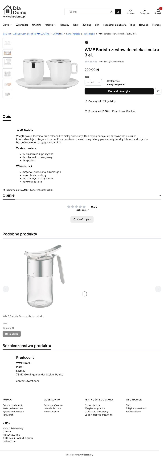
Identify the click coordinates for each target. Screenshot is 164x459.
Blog (128, 405)
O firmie (7, 431)
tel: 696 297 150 (11, 434)
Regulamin (8, 414)
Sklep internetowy (78, 455)
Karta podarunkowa (13, 408)
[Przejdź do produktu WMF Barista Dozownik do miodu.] (43, 277)
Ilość (87, 76)
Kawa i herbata (73, 34)
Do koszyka (11, 333)
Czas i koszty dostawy (96, 411)
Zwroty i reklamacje (13, 405)
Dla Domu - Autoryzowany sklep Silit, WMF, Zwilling (26, 34)
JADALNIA (57, 34)
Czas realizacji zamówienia (99, 414)
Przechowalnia (51, 411)
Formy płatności (93, 405)
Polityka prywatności (136, 408)
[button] (118, 11)
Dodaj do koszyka (119, 91)
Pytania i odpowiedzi (13, 411)
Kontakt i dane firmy (13, 428)
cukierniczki (89, 34)
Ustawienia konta (53, 408)
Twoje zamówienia (53, 405)
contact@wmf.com (27, 380)
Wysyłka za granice (95, 408)
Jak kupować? (133, 411)
